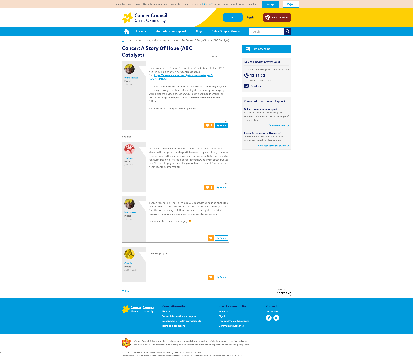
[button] (270, 4)
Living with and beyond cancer (161, 40)
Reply (223, 125)
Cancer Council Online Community (142, 309)
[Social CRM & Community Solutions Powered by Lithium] (284, 292)
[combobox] (270, 31)
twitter (276, 318)
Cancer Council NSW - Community (144, 18)
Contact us (272, 311)
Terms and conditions (173, 325)
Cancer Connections (123, 40)
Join (233, 17)
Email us (256, 86)
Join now (223, 311)
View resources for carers (272, 145)
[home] (127, 31)
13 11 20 (257, 75)
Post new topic (261, 49)
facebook (269, 318)
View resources (277, 125)
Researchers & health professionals (181, 320)
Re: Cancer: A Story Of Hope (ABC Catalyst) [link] (205, 40)
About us (167, 311)
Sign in (250, 17)
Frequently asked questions (234, 320)
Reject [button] (291, 4)
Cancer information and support (180, 316)
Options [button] (215, 56)
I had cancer (134, 40)
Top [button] (127, 290)
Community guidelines (231, 325)
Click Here (207, 3)
